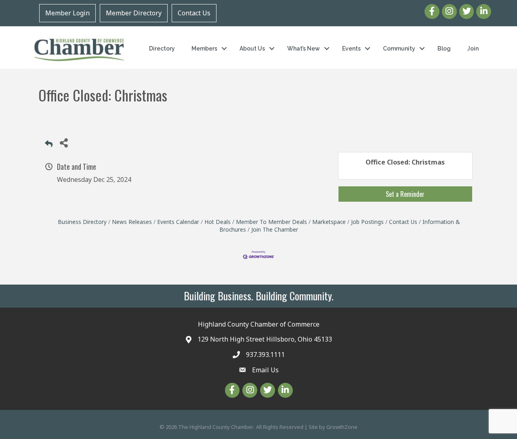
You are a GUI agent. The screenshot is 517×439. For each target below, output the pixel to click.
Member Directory (134, 12)
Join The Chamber (274, 229)
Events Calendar (178, 222)
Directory (162, 48)
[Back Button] (49, 145)
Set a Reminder (405, 194)
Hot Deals (217, 222)
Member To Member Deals (271, 222)
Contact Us (194, 12)
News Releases (132, 222)
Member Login (67, 12)
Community (399, 48)
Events (351, 48)
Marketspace (329, 222)
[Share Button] (64, 142)
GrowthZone (341, 427)
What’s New (303, 48)
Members (204, 48)
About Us (252, 48)
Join (473, 48)
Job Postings (367, 222)
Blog (444, 48)
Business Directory (82, 222)
